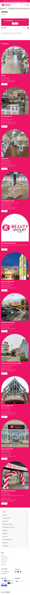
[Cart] (25, 5)
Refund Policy (4, 560)
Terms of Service (4, 558)
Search (2, 555)
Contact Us (3, 564)
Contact (4, 84)
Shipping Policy (4, 557)
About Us (3, 562)
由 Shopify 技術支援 (5, 592)
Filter (4, 27)
